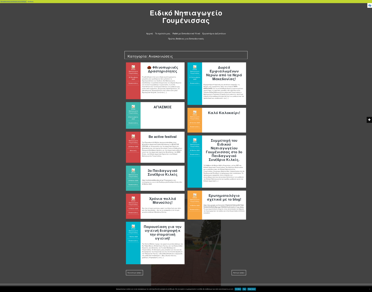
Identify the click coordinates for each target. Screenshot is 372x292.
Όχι (244, 289)
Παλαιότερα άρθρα (134, 273)
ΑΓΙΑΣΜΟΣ (163, 106)
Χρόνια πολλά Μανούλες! (162, 200)
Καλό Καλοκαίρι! (224, 112)
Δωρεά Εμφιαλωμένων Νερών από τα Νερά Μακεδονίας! (224, 73)
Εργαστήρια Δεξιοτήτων (214, 33)
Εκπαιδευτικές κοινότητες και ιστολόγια (13, 1)
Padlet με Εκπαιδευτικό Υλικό (186, 33)
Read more (251, 289)
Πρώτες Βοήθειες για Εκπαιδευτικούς (186, 38)
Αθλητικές (133, 150)
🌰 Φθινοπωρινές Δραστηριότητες (162, 69)
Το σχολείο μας (162, 33)
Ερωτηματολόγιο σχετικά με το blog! (224, 197)
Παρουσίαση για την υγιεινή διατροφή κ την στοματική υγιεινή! (162, 232)
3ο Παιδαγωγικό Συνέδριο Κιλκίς (162, 172)
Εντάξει (238, 289)
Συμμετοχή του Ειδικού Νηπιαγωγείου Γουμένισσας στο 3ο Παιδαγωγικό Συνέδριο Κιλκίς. (224, 150)
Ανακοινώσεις (133, 83)
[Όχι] (370, 289)
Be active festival (163, 136)
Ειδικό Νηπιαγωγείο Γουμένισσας (186, 16)
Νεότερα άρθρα (238, 273)
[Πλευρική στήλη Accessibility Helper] (369, 5)
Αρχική (149, 33)
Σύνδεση (30, 1)
